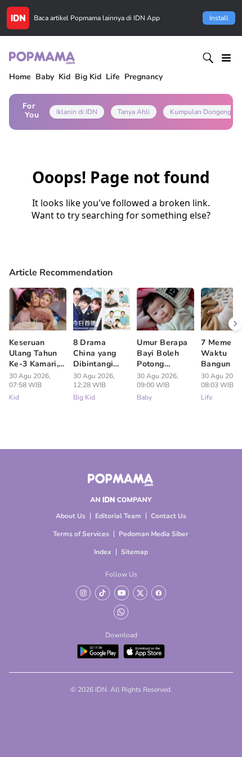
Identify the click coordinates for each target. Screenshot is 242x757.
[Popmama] (42, 57)
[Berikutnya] (235, 323)
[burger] (226, 58)
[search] (208, 58)
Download (121, 635)
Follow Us (121, 574)
